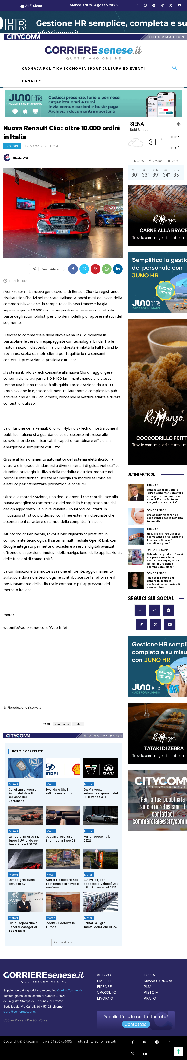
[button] (174, 68)
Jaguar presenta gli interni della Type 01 (60, 838)
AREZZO (104, 974)
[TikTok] (162, 5)
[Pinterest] (95, 269)
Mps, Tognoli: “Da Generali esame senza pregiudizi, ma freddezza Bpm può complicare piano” (165, 538)
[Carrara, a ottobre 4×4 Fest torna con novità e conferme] (63, 859)
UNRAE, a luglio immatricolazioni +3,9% (100, 925)
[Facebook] (137, 5)
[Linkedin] (118, 269)
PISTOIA (151, 992)
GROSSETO (106, 992)
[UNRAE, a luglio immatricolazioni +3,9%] (100, 902)
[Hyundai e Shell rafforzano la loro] (63, 768)
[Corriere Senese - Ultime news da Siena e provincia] (93, 53)
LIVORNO (105, 998)
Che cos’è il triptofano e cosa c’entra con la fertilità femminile (165, 518)
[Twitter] (171, 5)
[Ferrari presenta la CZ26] (100, 815)
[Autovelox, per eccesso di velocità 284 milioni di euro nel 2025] (100, 859)
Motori (12, 146)
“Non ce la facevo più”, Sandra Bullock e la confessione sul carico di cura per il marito (163, 582)
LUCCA (149, 974)
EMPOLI (104, 980)
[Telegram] (154, 5)
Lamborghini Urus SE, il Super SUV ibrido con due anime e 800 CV (24, 840)
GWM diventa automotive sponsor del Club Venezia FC (101, 793)
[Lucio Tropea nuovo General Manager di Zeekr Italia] (25, 902)
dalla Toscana (157, 550)
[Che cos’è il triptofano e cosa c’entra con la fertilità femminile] (136, 516)
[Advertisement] (63, 671)
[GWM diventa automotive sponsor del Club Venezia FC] (100, 768)
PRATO (150, 998)
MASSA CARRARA (158, 980)
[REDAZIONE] (7, 157)
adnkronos (62, 724)
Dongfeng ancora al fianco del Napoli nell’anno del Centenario (22, 795)
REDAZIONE (20, 157)
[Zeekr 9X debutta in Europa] (63, 902)
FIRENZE (104, 986)
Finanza (152, 485)
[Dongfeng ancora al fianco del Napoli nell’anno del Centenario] (25, 768)
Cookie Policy (13, 1020)
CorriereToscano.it (69, 990)
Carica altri (61, 942)
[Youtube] (179, 5)
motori (78, 724)
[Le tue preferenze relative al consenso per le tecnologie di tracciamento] (178, 1051)
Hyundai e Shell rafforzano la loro (59, 791)
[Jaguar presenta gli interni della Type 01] (63, 815)
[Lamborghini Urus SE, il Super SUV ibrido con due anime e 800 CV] (25, 815)
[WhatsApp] (107, 269)
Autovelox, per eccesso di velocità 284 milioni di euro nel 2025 (101, 883)
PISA (147, 986)
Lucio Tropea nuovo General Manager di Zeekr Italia (22, 926)
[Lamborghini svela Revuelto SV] (25, 859)
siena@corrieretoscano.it (20, 1011)
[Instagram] (145, 5)
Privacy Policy (37, 1020)
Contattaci (136, 1024)
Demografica (156, 510)
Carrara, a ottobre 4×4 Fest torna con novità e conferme (62, 883)
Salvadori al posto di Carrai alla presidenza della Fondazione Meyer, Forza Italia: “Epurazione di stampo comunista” (165, 560)
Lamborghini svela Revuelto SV (21, 882)
